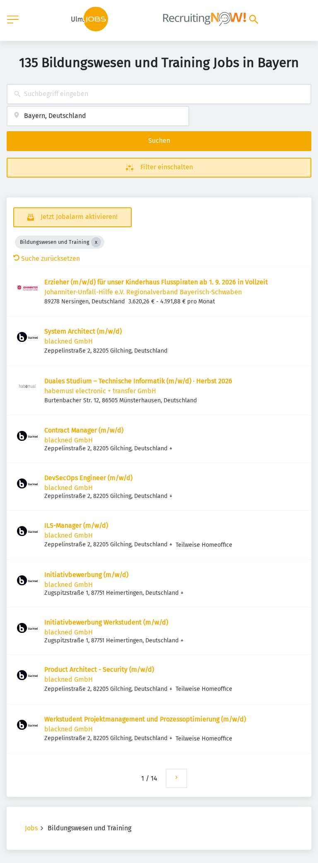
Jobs (31, 828)
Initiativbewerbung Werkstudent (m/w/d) (106, 622)
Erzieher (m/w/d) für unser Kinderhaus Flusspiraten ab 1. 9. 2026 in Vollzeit (156, 282)
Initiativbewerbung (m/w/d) (86, 575)
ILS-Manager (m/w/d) (76, 525)
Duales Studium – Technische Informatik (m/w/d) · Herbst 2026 (138, 381)
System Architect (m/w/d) (83, 331)
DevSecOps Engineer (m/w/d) (88, 478)
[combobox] (159, 94)
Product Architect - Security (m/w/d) (99, 669)
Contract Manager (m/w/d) (83, 430)
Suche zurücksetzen (50, 258)
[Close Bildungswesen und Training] (96, 242)
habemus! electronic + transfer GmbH (100, 391)
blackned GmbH (68, 341)
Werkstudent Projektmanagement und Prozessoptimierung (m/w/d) (145, 719)
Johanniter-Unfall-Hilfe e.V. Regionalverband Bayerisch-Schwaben (143, 292)
